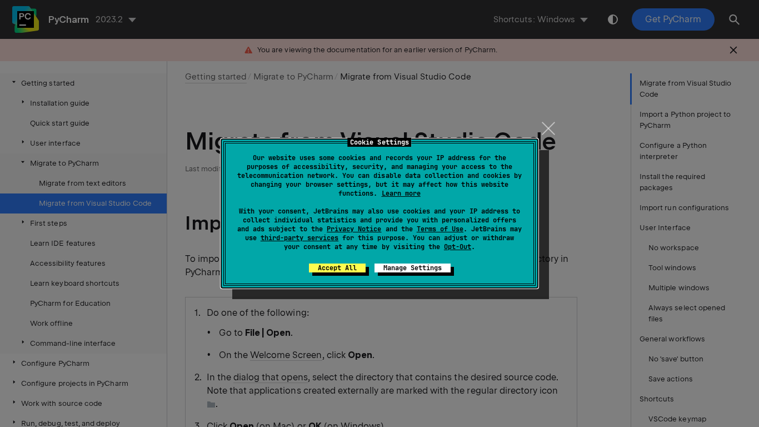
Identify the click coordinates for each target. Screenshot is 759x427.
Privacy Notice (354, 229)
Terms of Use (440, 229)
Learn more (401, 193)
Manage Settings (412, 268)
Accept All (337, 268)
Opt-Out (457, 246)
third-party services (299, 238)
